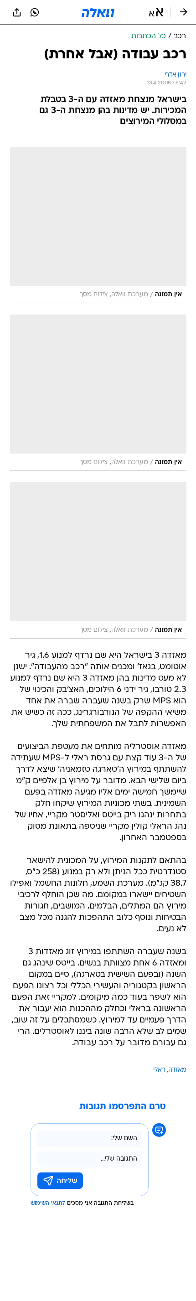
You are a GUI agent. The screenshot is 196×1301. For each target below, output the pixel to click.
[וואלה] (98, 12)
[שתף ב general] (17, 12)
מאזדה (177, 1070)
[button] (156, 12)
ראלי (159, 1070)
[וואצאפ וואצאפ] (34, 12)
